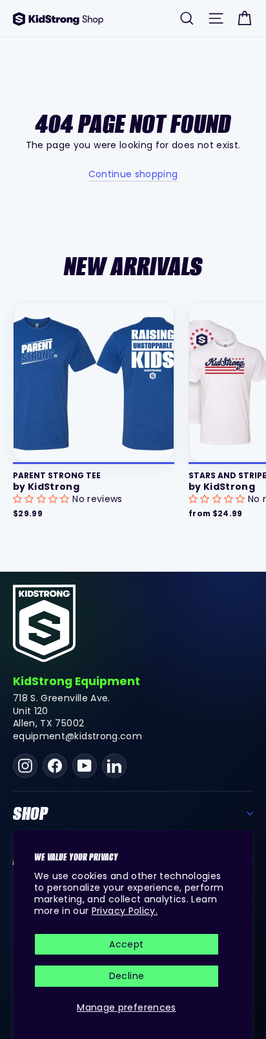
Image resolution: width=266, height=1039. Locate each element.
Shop (30, 813)
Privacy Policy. (125, 910)
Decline (126, 975)
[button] (42, 498)
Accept (126, 944)
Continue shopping (133, 174)
